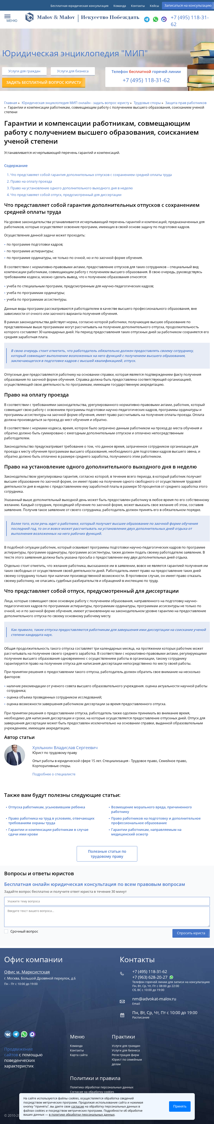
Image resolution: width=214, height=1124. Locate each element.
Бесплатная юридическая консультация (79, 6)
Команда (119, 6)
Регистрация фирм (125, 1055)
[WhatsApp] (155, 19)
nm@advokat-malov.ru (154, 999)
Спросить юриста (191, 933)
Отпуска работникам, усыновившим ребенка (46, 807)
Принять (179, 1106)
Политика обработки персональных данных (101, 1087)
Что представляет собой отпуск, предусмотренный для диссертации (65, 194)
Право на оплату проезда (31, 181)
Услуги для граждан (24, 71)
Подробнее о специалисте (53, 774)
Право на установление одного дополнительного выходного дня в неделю (71, 188)
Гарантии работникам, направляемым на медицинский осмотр (146, 831)
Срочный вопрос (24, 931)
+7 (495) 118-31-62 (146, 80)
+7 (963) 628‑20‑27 (150, 977)
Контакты (138, 6)
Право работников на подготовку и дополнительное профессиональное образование (156, 820)
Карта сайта (79, 1055)
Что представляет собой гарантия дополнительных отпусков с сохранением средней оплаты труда (91, 174)
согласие (77, 1106)
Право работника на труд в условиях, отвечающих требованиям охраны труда (51, 820)
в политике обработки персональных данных (82, 1114)
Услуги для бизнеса (73, 71)
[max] (32, 1034)
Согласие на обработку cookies (92, 1092)
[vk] (8, 1034)
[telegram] (147, 19)
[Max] (163, 19)
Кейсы (154, 6)
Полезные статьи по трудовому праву (107, 854)
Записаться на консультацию (187, 5)
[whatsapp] (24, 1034)
